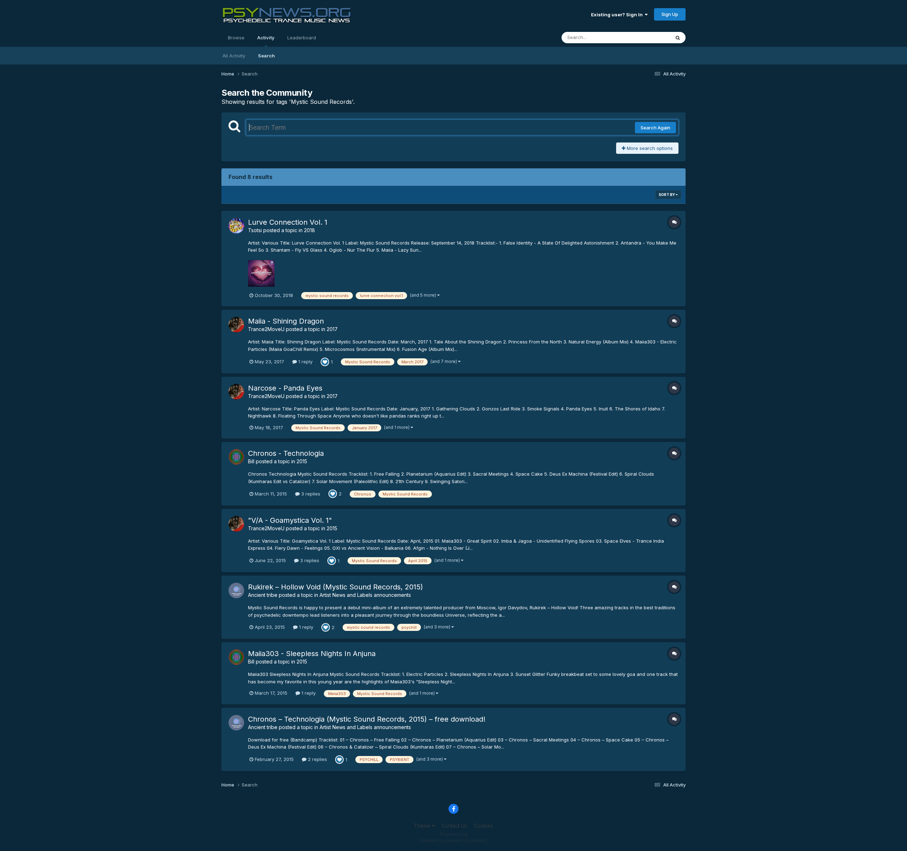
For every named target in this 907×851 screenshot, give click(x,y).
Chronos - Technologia (286, 453)
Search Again (655, 127)
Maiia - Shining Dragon (286, 321)
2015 (302, 461)
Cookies (483, 826)
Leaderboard (301, 37)
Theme (423, 826)
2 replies (316, 759)
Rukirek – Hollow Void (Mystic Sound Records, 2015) (335, 587)
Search (266, 55)
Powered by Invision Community (453, 840)
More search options (649, 148)
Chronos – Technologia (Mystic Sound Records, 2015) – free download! (366, 719)
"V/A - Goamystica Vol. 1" (290, 520)
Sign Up (669, 14)
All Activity (233, 55)
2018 (309, 230)
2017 (332, 329)
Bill (251, 461)
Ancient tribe (262, 595)
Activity (266, 37)
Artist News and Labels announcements (365, 595)
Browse (236, 37)
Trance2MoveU (266, 329)
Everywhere (648, 37)
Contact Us (454, 826)
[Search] (678, 37)
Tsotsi (255, 230)
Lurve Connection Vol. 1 (287, 222)
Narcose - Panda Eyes (285, 388)
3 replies (310, 494)
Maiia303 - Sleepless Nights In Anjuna (312, 653)
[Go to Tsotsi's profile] (236, 226)
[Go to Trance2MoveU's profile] (236, 324)
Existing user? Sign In (618, 14)
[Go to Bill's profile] (236, 457)
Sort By (667, 194)
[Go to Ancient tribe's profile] (236, 590)
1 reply (304, 361)
